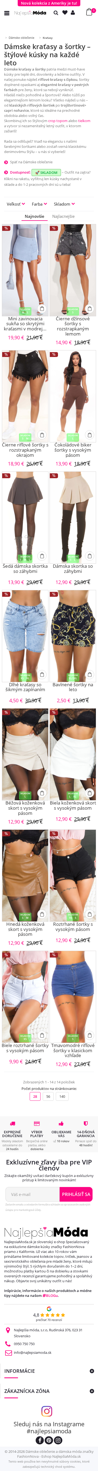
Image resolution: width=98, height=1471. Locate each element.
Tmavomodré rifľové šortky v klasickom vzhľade (73, 1050)
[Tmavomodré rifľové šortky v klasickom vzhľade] (73, 997)
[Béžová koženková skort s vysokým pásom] (25, 754)
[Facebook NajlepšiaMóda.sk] (40, 1441)
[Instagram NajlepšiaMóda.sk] (58, 1441)
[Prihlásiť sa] (74, 12)
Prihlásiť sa (76, 1194)
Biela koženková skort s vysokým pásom (73, 805)
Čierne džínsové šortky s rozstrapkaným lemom (73, 326)
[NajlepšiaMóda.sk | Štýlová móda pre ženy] (30, 13)
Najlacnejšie (63, 216)
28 (35, 1096)
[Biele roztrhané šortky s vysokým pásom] (25, 997)
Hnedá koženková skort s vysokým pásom (25, 929)
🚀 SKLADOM (46, 172)
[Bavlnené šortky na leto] (73, 636)
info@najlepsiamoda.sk (32, 1352)
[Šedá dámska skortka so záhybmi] (25, 517)
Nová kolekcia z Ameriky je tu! (49, 3)
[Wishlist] (66, 12)
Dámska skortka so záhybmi (73, 569)
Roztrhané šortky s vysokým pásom (73, 927)
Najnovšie (34, 216)
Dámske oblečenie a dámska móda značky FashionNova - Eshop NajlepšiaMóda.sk (55, 1454)
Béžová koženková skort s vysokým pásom (25, 808)
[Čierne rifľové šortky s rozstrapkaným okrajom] (25, 396)
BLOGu (52, 1295)
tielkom (84, 120)
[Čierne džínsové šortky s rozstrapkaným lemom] (73, 270)
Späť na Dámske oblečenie (31, 161)
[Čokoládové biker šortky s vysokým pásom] (73, 396)
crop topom (58, 120)
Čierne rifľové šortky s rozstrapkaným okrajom (25, 450)
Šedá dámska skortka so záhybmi (25, 569)
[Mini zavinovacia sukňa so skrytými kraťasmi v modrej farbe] (25, 270)
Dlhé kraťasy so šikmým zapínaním (25, 687)
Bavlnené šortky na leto (73, 687)
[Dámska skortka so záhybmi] (73, 517)
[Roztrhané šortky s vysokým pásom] (73, 875)
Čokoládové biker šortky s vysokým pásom (72, 450)
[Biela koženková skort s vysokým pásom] (73, 754)
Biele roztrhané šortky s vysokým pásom (25, 1048)
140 (62, 1096)
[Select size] (42, 308)
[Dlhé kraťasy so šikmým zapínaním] (25, 636)
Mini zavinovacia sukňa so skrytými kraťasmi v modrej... (25, 323)
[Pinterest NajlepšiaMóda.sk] (49, 1441)
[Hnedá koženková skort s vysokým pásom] (25, 875)
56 (48, 1096)
